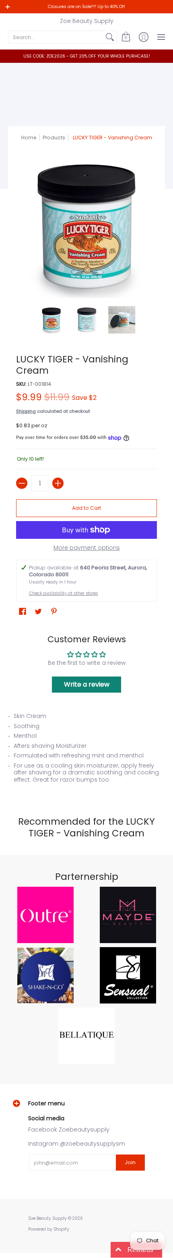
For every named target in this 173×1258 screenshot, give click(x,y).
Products (54, 137)
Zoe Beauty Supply (86, 21)
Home (29, 137)
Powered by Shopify (48, 1229)
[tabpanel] (86, 750)
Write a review (86, 684)
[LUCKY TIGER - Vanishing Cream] (51, 319)
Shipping (26, 411)
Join (130, 1162)
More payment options (87, 548)
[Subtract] (21, 483)
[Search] (110, 37)
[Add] (58, 483)
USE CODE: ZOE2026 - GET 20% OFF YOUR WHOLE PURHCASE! (86, 56)
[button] (126, 37)
